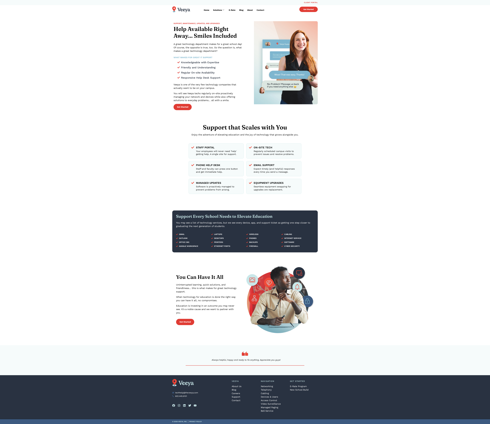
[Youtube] (195, 405)
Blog (241, 10)
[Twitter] (189, 405)
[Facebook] (173, 405)
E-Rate (232, 10)
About (250, 10)
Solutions (217, 10)
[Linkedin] (184, 405)
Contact (260, 10)
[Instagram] (179, 405)
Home (206, 10)
